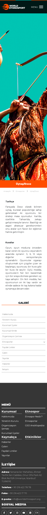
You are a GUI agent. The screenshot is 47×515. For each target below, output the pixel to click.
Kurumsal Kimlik (9, 331)
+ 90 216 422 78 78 (16, 487)
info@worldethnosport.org (21, 499)
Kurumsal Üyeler (9, 325)
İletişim (5, 369)
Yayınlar (5, 358)
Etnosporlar (20, 191)
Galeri (4, 353)
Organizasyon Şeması (12, 336)
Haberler (6, 364)
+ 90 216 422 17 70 (14, 493)
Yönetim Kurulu (9, 320)
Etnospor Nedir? (33, 416)
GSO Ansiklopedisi (35, 425)
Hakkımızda (7, 314)
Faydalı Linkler (8, 347)
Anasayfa (7, 191)
